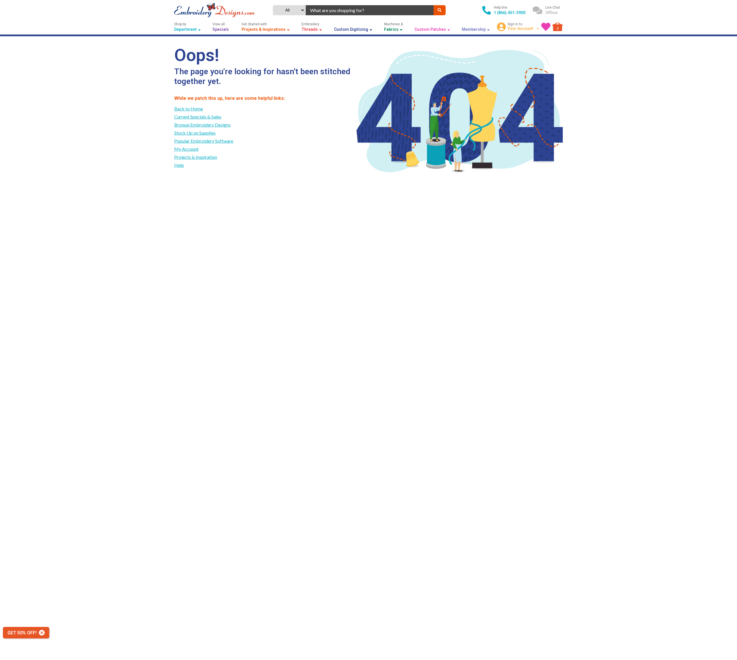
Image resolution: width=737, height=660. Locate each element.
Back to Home (188, 108)
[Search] (440, 10)
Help (179, 165)
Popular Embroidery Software (203, 141)
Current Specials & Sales (197, 116)
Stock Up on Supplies (195, 133)
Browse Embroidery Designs (202, 124)
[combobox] (370, 10)
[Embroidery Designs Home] (214, 10)
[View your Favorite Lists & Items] (545, 26)
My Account (186, 149)
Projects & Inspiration (195, 157)
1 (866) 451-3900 (509, 12)
